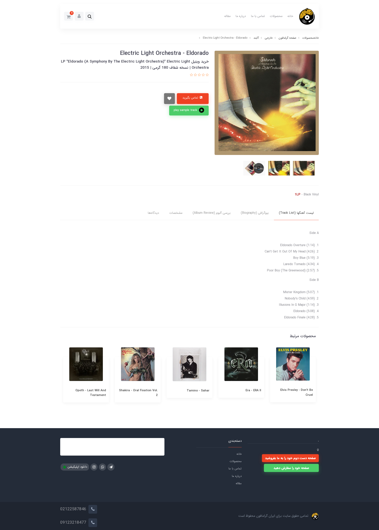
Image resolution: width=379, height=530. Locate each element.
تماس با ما (258, 16)
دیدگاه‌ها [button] (153, 212)
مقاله (227, 16)
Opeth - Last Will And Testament (142, 393)
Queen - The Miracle (91, 390)
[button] (89, 16)
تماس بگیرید (190, 97)
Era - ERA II (305, 390)
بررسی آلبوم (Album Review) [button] (212, 212)
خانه (290, 16)
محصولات (276, 16)
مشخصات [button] (175, 212)
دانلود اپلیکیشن (77, 466)
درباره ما (240, 16)
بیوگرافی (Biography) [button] (255, 212)
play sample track (186, 110)
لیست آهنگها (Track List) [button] (296, 212)
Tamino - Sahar (249, 390)
